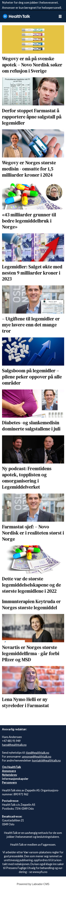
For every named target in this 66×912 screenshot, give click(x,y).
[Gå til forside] (27, 16)
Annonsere (9, 770)
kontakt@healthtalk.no (46, 760)
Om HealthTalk (11, 767)
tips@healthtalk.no (37, 752)
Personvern (9, 782)
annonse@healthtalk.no (36, 756)
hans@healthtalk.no (14, 744)
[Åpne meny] (60, 16)
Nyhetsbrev (9, 774)
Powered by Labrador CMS (33, 884)
